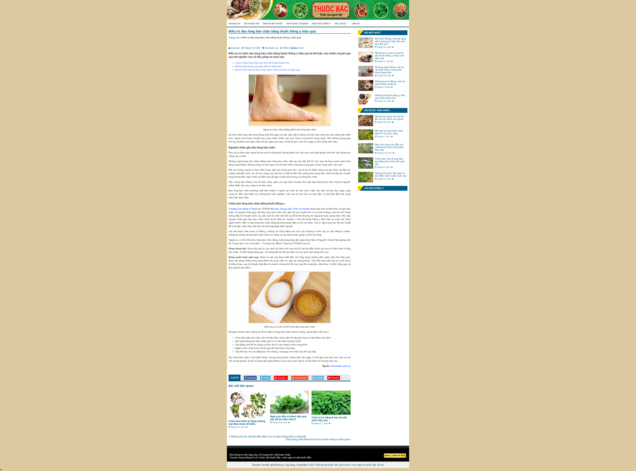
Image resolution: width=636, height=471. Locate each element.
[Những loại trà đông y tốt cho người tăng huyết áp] (365, 89)
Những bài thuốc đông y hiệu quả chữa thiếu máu (390, 96)
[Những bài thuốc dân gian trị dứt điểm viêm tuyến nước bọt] (365, 181)
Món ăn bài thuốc (273, 24)
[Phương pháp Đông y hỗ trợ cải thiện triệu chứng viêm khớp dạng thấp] (365, 75)
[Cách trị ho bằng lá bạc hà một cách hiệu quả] (331, 413)
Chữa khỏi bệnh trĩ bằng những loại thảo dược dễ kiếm (247, 422)
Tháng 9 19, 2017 (252, 48)
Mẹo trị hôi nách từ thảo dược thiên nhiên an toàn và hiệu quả (267, 69)
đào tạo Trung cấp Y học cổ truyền (290, 208)
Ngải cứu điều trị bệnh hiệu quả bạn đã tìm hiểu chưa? (288, 418)
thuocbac (235, 48)
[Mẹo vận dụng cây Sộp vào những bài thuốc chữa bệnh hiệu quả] (365, 152)
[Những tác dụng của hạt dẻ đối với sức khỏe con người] (365, 125)
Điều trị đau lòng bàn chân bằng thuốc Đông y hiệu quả (272, 31)
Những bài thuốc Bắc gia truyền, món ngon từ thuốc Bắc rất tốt (349, 464)
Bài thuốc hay (252, 24)
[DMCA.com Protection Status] (395, 457)
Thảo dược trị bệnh (297, 24)
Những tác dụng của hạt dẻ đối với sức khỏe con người (389, 117)
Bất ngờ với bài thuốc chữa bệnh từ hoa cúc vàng (389, 132)
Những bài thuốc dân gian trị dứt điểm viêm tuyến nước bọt (390, 174)
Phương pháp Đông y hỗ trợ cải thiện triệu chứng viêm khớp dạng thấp (389, 70)
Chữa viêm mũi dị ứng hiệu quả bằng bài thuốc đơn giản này (390, 161)
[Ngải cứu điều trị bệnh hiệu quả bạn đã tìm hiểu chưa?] (289, 412)
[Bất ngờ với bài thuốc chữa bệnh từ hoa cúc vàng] (365, 139)
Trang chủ (235, 24)
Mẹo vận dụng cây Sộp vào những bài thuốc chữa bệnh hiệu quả (389, 147)
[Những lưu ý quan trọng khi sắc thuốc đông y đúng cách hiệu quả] (365, 61)
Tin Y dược (340, 24)
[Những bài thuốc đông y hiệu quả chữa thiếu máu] (365, 103)
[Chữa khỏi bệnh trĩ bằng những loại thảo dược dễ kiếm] (248, 417)
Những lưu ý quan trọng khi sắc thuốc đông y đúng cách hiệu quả (389, 55)
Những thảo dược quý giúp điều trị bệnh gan (258, 66)
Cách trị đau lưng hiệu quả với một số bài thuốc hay (262, 62)
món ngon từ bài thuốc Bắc (296, 457)
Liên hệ (356, 24)
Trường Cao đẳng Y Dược (243, 208)
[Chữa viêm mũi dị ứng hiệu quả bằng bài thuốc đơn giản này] (365, 167)
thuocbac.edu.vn (341, 366)
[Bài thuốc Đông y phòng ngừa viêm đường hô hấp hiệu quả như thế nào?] (365, 47)
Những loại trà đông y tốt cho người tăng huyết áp (390, 82)
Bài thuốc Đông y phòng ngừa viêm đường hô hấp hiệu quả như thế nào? (390, 41)
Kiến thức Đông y (321, 24)
